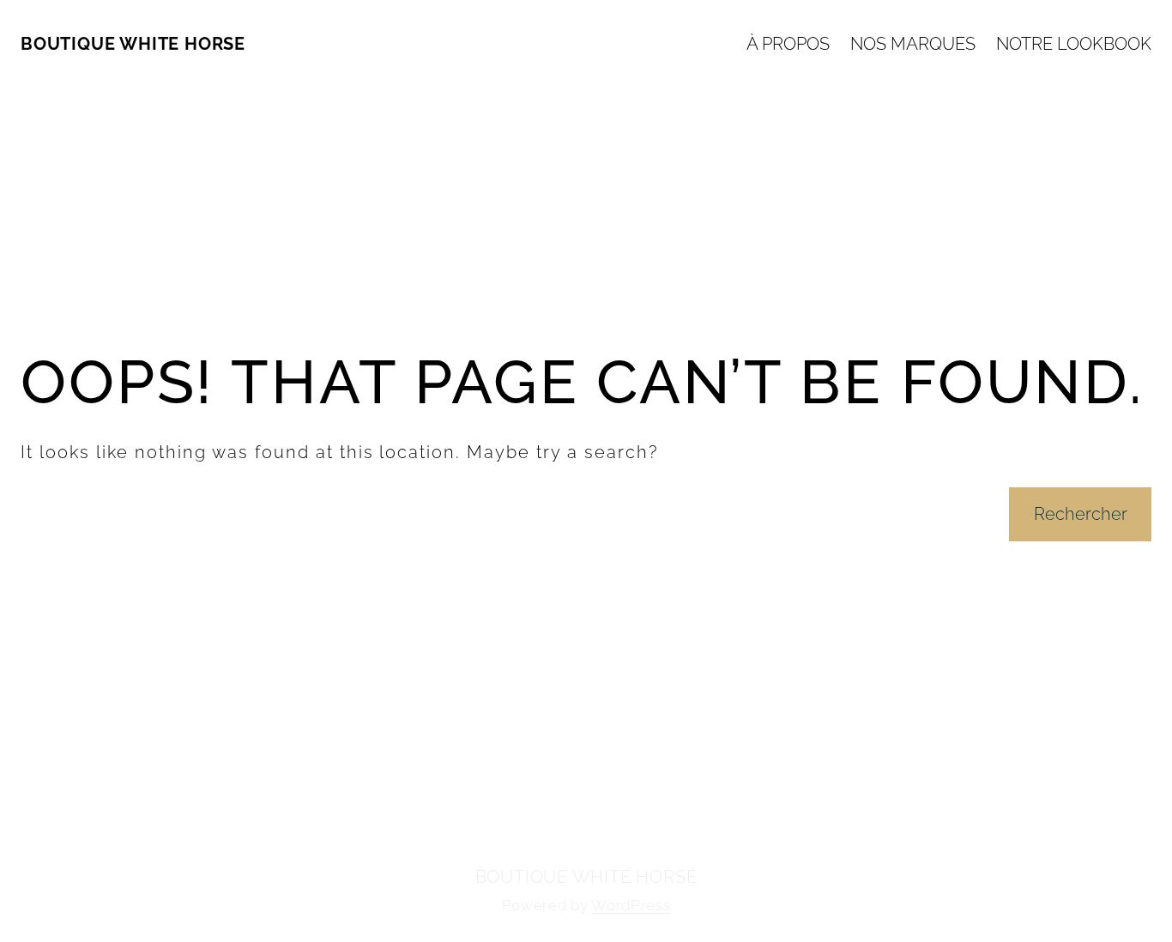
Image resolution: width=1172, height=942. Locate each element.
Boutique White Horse (133, 43)
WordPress (630, 905)
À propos (788, 43)
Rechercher (1080, 514)
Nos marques (913, 43)
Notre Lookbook (1073, 43)
